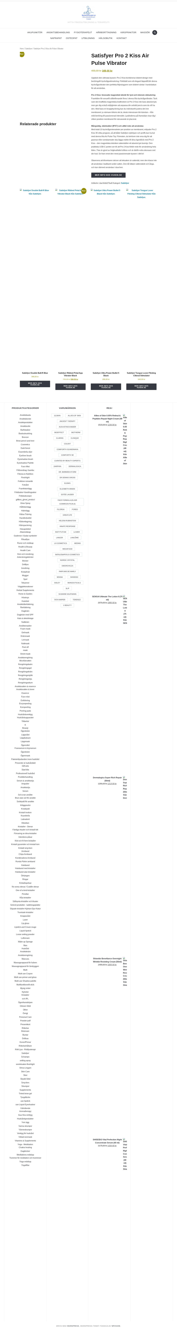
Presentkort (25, 1024)
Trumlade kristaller (25, 912)
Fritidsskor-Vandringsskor (25, 492)
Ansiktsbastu (25, 415)
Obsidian (25, 823)
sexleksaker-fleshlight (25, 1064)
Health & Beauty (25, 547)
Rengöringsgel (25, 668)
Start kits (25, 770)
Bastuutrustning (25, 433)
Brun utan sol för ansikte (25, 798)
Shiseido (74, 577)
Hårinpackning (25, 525)
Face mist (25, 697)
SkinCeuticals (74, 583)
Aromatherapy (25, 1111)
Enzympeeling (25, 704)
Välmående (25, 1108)
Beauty (25, 728)
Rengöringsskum (25, 683)
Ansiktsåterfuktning (25, 604)
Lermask (25, 640)
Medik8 (77, 543)
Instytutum (60, 532)
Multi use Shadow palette (25, 981)
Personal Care (25, 1017)
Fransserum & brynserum (25, 748)
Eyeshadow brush (25, 459)
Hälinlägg (25, 511)
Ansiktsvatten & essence (25, 686)
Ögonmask (25, 756)
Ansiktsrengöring (25, 658)
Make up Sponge (25, 942)
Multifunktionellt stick (25, 985)
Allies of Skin (74, 416)
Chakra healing (25, 1147)
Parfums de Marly (67, 571)
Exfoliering (25, 700)
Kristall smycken (25, 848)
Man (25, 945)
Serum (25, 791)
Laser (25, 920)
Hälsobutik (105, 38)
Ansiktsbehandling (58, 32)
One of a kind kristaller (25, 890)
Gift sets (25, 766)
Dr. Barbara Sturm (67, 472)
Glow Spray (25, 503)
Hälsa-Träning (25, 514)
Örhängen (25, 876)
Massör (145, 32)
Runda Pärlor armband (25, 861)
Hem (22, 49)
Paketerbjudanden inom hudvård (25, 759)
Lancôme (74, 538)
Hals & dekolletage (25, 618)
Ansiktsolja (25, 787)
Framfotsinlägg (25, 489)
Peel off (25, 647)
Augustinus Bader (67, 427)
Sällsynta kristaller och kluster (25, 901)
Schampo (25, 1057)
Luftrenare (25, 938)
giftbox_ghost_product (25, 500)
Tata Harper (59, 600)
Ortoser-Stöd (25, 1006)
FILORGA (60, 509)
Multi (25, 970)
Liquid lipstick (25, 931)
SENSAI (60, 577)
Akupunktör (34, 32)
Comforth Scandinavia (67, 449)
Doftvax (25, 1038)
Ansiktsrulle (25, 426)
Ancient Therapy (67, 421)
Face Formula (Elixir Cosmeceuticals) (67, 502)
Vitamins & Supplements (25, 1141)
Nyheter (25, 992)
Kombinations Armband (25, 858)
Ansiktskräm (25, 952)
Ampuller (25, 784)
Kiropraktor (128, 32)
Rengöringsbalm (25, 664)
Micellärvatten (25, 661)
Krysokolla (25, 816)
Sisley (57, 583)
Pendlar (25, 894)
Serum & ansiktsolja (25, 781)
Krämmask (25, 636)
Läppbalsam (25, 738)
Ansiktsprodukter (25, 422)
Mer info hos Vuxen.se (108, 175)
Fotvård (25, 485)
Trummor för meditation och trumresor (25, 1158)
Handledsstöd (25, 518)
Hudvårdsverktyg (25, 714)
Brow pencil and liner (25, 441)
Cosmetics (25, 445)
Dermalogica (75, 466)
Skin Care (25, 1072)
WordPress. (73, 1326)
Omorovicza (67, 566)
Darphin (57, 466)
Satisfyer (28, 49)
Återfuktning (25, 607)
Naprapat (56, 38)
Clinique (75, 438)
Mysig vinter (25, 988)
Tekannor (25, 583)
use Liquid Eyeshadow (25, 1105)
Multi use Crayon (25, 974)
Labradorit (25, 819)
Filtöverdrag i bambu (25, 470)
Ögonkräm (25, 731)
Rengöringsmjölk (25, 675)
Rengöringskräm (25, 672)
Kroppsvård (25, 916)
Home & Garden (25, 594)
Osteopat (71, 38)
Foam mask (25, 629)
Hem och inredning (25, 554)
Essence (25, 693)
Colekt (67, 444)
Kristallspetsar (25, 883)
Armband (25, 851)
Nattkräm (25, 622)
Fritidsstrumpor (25, 496)
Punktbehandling (25, 777)
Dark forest (25, 448)
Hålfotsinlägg (25, 507)
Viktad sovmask (25, 1137)
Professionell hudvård (25, 773)
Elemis (67, 483)
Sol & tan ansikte (25, 795)
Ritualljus (25, 539)
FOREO (75, 509)
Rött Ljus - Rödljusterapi (25, 1049)
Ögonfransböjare (25, 1002)
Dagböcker (25, 1151)
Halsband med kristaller (25, 868)
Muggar (25, 575)
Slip (67, 588)
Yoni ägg (25, 1122)
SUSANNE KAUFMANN (67, 594)
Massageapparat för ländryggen (25, 966)
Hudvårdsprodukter (25, 1119)
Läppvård (25, 735)
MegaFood (67, 549)
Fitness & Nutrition (25, 474)
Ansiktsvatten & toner (25, 689)
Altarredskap (25, 532)
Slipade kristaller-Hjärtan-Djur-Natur (25, 909)
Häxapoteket (25, 529)
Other (25, 1010)
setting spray (25, 1060)
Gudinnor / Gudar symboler (25, 536)
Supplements (25, 1090)
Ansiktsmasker (25, 626)
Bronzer (25, 437)
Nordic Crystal (67, 560)
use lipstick (25, 1101)
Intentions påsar (25, 837)
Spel (25, 579)
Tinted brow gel (25, 1094)
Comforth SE (67, 455)
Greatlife (67, 515)
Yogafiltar (25, 1165)
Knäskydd (25, 809)
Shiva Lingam (25, 1068)
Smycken (25, 1083)
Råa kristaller (25, 898)
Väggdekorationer (25, 587)
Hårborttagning (106, 32)
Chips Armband (25, 854)
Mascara (25, 959)
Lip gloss (25, 923)
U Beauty (67, 605)
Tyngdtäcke (25, 1097)
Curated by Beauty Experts (67, 461)
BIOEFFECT (59, 432)
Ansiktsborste (25, 419)
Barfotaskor (25, 430)
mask (25, 650)
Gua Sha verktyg (25, 1115)
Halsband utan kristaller (25, 872)
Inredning (25, 568)
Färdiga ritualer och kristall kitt (25, 830)
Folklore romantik (25, 481)
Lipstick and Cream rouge (25, 927)
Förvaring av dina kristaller (25, 833)
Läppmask (25, 741)
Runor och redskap (25, 543)
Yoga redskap (25, 1162)
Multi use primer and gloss (25, 977)
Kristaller (25, 995)
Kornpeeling (25, 707)
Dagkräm (25, 611)
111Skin (57, 416)
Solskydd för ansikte (25, 801)
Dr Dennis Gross (67, 478)
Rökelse (25, 1028)
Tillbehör (25, 721)
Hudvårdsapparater (25, 718)
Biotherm (75, 432)
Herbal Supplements (25, 590)
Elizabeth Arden (67, 489)
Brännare (25, 1031)
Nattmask (25, 644)
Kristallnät (25, 572)
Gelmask (25, 632)
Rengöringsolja (25, 679)
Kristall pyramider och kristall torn (25, 844)
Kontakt (122, 38)
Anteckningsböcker (25, 557)
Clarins (59, 438)
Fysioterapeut (83, 32)
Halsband (25, 865)
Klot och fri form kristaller (25, 841)
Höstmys (25, 598)
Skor (25, 1075)
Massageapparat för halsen (25, 963)
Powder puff (25, 1021)
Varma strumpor (25, 1126)
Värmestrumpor (25, 1130)
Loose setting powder (25, 934)
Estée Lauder (67, 494)
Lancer (59, 538)
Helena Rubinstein (67, 521)
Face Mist (25, 466)
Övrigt (25, 1013)
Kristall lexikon (25, 813)
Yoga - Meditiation (25, 1144)
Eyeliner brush (25, 456)
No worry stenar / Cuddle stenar (25, 887)
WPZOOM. (116, 1326)
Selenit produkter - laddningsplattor (25, 905)
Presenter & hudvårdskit (25, 763)
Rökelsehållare (25, 1046)
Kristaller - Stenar (25, 827)
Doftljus (25, 564)
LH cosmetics (60, 543)
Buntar (25, 1035)
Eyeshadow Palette (25, 463)
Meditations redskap (25, 1155)
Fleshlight (25, 478)
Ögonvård (25, 745)
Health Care (25, 550)
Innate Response (67, 526)
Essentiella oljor (25, 452)
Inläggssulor (25, 805)
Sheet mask (25, 654)
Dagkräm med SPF (25, 615)
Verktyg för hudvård (25, 1133)
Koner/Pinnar (25, 1042)
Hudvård (25, 601)
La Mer (77, 532)
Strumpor (25, 1086)
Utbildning (88, 38)
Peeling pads (25, 711)
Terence (77, 600)
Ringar (25, 879)
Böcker (25, 561)
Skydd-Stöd (25, 1079)
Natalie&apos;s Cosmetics (67, 554)
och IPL (25, 999)
